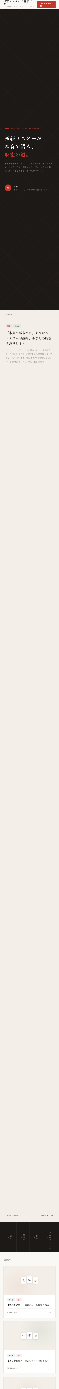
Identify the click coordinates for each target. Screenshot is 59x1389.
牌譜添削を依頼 (45, 4)
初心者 (24, 1237)
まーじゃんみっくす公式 (50, 1237)
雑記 (37, 1237)
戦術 (11, 1237)
